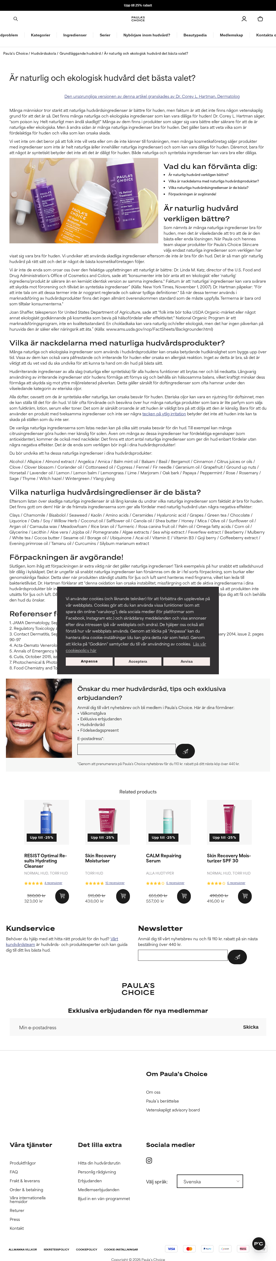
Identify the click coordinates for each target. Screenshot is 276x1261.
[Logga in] (244, 19)
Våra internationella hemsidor (28, 1200)
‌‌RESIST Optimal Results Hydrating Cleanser (45, 860)
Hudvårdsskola (44, 53)
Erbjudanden (90, 1181)
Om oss (153, 1092)
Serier (105, 35)
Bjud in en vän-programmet (104, 1199)
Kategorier (40, 35)
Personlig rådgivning (97, 1172)
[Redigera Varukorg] (260, 19)
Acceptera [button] (138, 661)
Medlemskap (231, 35)
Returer (17, 1210)
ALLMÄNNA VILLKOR (23, 1250)
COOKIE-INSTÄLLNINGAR (121, 1250)
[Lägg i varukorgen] (62, 896)
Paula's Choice (16, 53)
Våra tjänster (31, 1144)
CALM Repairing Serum (163, 858)
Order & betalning (26, 1190)
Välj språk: (157, 1181)
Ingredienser (75, 35)
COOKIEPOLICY (86, 1250)
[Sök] (15, 19)
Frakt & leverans (25, 1181)
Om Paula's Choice (177, 1073)
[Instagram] (149, 1160)
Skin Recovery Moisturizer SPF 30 (229, 858)
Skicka (250, 1027)
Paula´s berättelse (162, 1101)
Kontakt (17, 1228)
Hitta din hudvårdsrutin (99, 1163)
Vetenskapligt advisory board (173, 1110)
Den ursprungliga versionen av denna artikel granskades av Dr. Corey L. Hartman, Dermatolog (152, 96)
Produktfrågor (23, 1163)
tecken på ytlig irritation (164, 413)
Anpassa (89, 661)
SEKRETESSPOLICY (56, 1250)
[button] (258, 1243)
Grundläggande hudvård (81, 53)
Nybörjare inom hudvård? (146, 35)
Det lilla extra (100, 1144)
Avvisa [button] (187, 661)
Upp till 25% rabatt (138, 5)
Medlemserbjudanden (98, 1190)
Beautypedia (195, 35)
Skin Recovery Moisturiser (100, 858)
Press (15, 1219)
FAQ (14, 1172)
